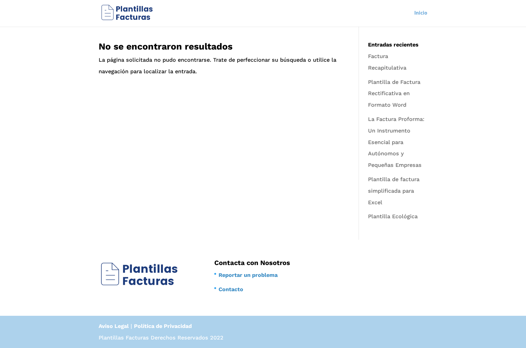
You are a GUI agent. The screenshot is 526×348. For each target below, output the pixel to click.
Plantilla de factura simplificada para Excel (393, 190)
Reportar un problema (248, 275)
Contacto (231, 289)
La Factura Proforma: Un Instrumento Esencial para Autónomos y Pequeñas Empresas (396, 142)
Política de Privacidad (163, 326)
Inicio (420, 14)
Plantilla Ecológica (393, 216)
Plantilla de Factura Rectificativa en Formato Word (394, 93)
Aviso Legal (114, 326)
